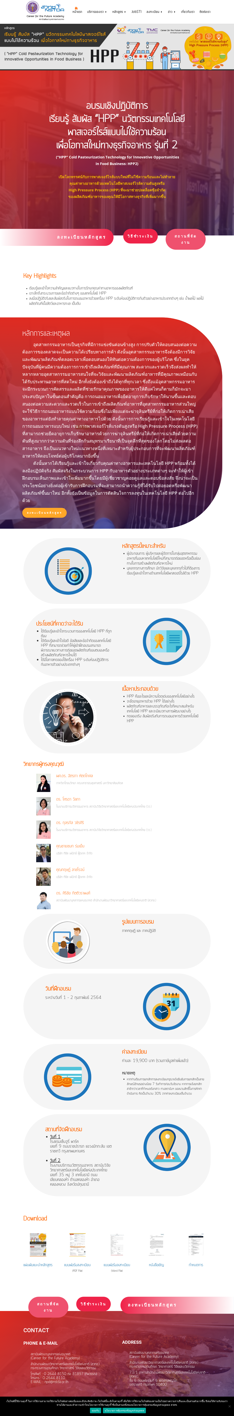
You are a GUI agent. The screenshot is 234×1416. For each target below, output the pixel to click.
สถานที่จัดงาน (186, 239)
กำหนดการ (196, 1265)
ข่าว (170, 12)
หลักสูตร (117, 12)
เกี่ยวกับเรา (188, 12)
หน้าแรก (77, 12)
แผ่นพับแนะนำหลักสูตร (37, 1265)
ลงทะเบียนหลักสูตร (81, 237)
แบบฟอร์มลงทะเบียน (77, 1265)
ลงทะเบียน (153, 12)
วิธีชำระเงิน (140, 236)
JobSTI (137, 12)
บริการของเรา (95, 12)
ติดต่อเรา (205, 12)
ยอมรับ (95, 1410)
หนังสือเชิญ (156, 1265)
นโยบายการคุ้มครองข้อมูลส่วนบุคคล (124, 1410)
